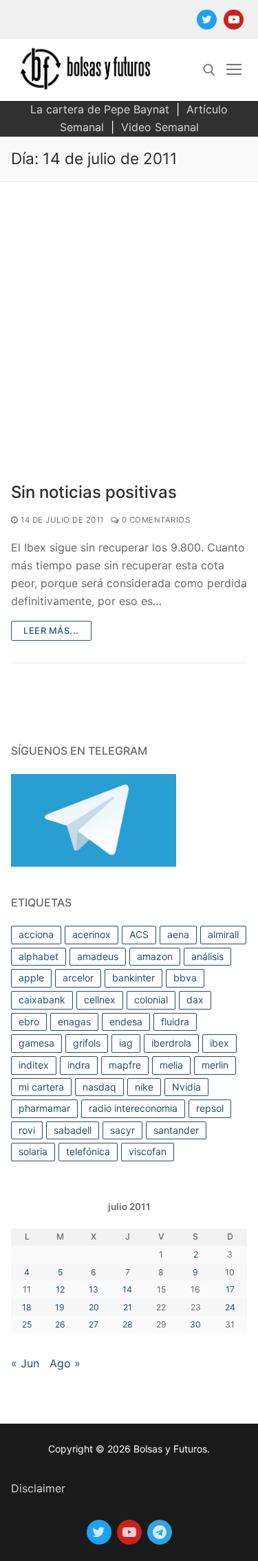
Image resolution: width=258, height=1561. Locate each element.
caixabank (42, 999)
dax (195, 999)
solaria (33, 1151)
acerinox (91, 934)
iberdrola (171, 1043)
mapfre (125, 1065)
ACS (139, 934)
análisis (207, 956)
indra (78, 1065)
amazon (155, 956)
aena (178, 934)
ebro (29, 1021)
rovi (27, 1130)
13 (93, 1289)
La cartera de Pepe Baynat (99, 109)
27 (93, 1324)
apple (31, 977)
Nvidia (186, 1087)
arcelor (78, 977)
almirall (223, 934)
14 (127, 1289)
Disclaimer (38, 1488)
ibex (219, 1043)
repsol (210, 1108)
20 (94, 1307)
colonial (151, 999)
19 (60, 1307)
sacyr (122, 1130)
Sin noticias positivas (94, 492)
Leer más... (51, 630)
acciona (36, 934)
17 (230, 1289)
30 (195, 1324)
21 (127, 1307)
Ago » (65, 1363)
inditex (34, 1065)
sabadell (73, 1130)
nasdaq (99, 1087)
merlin (215, 1065)
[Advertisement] (129, 317)
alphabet (38, 956)
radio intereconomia (133, 1108)
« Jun (25, 1363)
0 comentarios (154, 520)
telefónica (88, 1151)
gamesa (36, 1043)
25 (27, 1324)
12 (60, 1289)
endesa (125, 1021)
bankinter (133, 977)
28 (127, 1324)
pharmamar (44, 1108)
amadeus (97, 956)
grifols (86, 1043)
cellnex (100, 999)
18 (27, 1307)
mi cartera (41, 1087)
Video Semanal (160, 127)
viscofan (147, 1151)
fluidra (175, 1021)
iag (126, 1043)
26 (60, 1324)
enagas (74, 1021)
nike (144, 1087)
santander (176, 1130)
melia (171, 1065)
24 (230, 1307)
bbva (185, 977)
